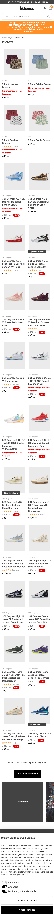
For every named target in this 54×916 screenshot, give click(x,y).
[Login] (45, 8)
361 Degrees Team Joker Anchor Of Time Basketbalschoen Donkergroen (13, 676)
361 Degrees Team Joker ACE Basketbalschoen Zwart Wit (39, 619)
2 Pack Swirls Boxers (39, 140)
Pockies (5, 81)
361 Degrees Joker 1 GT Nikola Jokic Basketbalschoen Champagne (39, 506)
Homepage (7, 37)
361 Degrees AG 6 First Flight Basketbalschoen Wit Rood (13, 264)
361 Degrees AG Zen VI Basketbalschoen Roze (13, 322)
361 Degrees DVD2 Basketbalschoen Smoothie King (12, 505)
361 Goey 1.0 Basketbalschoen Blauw (39, 735)
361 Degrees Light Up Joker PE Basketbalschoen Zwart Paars (13, 619)
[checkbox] (11, 882)
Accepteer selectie (27, 900)
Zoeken (49, 16)
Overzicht (46, 838)
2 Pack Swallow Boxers (10, 142)
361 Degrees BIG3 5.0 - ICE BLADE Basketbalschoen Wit (39, 381)
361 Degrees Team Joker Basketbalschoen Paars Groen (39, 674)
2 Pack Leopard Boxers (10, 86)
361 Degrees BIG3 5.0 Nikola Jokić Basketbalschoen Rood (39, 443)
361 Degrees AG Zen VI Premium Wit (13, 379)
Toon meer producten (27, 773)
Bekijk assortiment (3, 8)
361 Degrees (7, 195)
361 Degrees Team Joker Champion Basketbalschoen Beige (13, 736)
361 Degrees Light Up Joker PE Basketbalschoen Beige (39, 563)
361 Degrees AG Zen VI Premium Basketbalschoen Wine (39, 322)
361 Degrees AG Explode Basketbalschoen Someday (38, 264)
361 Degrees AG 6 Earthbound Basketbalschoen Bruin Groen (39, 203)
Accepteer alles (27, 909)
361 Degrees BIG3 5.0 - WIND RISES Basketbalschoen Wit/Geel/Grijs (13, 444)
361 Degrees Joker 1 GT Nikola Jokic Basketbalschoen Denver (13, 563)
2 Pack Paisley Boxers (39, 84)
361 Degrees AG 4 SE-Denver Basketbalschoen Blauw (14, 201)
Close (51, 27)
